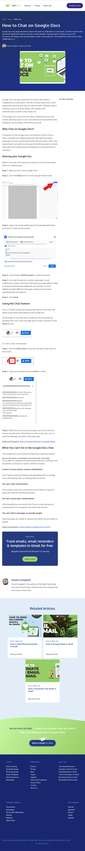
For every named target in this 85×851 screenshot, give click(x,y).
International (73, 802)
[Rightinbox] (13, 6)
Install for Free (74, 6)
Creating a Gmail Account (68, 769)
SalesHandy (10, 820)
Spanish (71, 818)
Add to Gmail (30, 559)
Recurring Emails (12, 772)
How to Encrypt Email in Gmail (59, 644)
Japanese (71, 810)
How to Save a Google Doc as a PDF (35, 527)
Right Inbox (35, 762)
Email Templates (12, 774)
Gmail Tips (47, 6)
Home (4, 19)
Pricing (37, 6)
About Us (33, 788)
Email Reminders (12, 769)
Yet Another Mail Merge (15, 812)
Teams (33, 774)
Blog (12, 641)
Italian (70, 815)
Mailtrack (9, 818)
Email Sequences (12, 777)
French (70, 812)
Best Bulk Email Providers (68, 780)
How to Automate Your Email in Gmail (42, 690)
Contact (33, 785)
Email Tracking (11, 766)
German (71, 807)
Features (27, 6)
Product (9, 762)
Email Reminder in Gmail (68, 772)
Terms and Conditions (38, 780)
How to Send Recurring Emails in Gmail (23, 645)
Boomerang (10, 807)
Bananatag (10, 810)
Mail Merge (10, 780)
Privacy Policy (35, 783)
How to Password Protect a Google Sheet (37, 441)
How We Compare (13, 802)
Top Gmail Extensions (67, 766)
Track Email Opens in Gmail (69, 774)
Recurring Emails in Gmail (68, 777)
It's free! (42, 743)
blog (10, 19)
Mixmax (9, 815)
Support (33, 777)
